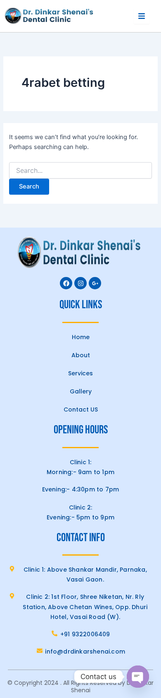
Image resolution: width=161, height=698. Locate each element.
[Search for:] (80, 170)
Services (80, 373)
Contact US (81, 409)
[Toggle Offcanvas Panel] (141, 16)
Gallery (81, 391)
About (80, 355)
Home (81, 337)
